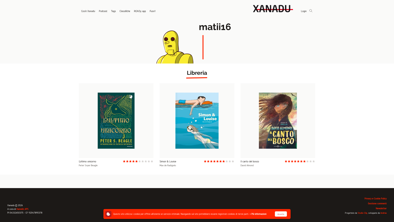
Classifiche (125, 11)
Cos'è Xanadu (88, 11)
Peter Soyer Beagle (88, 165)
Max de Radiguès (168, 165)
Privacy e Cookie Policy (376, 198)
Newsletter (381, 208)
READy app (140, 11)
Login (304, 11)
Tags (113, 11)
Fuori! (152, 11)
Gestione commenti (377, 203)
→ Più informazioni (257, 214)
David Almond (247, 165)
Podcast (103, 11)
